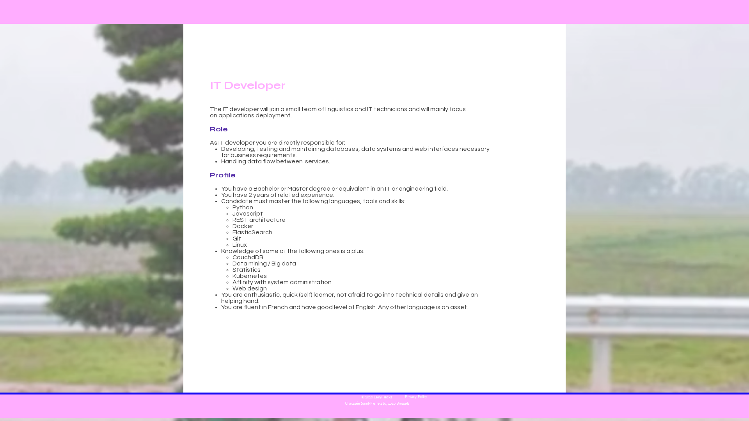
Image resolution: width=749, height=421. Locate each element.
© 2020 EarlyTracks (377, 398)
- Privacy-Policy (414, 397)
